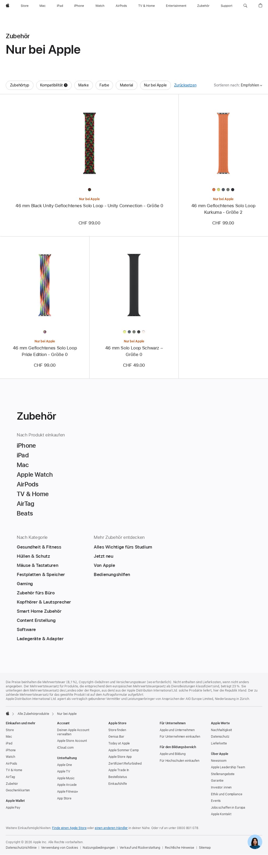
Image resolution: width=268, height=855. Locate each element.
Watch (10, 757)
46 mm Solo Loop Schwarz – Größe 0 (134, 351)
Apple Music (66, 778)
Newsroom (218, 761)
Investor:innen (221, 787)
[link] (255, 842)
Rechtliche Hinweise (179, 847)
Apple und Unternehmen (177, 730)
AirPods (11, 763)
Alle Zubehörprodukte (33, 714)
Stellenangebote (222, 774)
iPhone (11, 750)
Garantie (217, 780)
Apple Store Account (72, 741)
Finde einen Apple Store (69, 828)
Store (10, 730)
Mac (9, 736)
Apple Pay (13, 807)
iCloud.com (65, 747)
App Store (64, 798)
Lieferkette (219, 743)
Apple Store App (120, 757)
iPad (9, 743)
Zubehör (12, 784)
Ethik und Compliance (226, 794)
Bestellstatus (117, 777)
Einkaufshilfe (117, 784)
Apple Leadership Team (228, 767)
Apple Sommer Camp (123, 750)
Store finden (117, 730)
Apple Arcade (67, 785)
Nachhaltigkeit (221, 730)
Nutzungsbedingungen (99, 847)
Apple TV (63, 771)
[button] (245, 6)
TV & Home (14, 770)
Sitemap (205, 847)
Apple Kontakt (221, 814)
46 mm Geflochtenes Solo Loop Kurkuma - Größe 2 (223, 209)
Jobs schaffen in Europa (228, 807)
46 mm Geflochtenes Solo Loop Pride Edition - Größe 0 (45, 351)
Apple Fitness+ (67, 791)
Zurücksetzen (185, 85)
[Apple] (7, 713)
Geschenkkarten (18, 790)
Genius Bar (116, 736)
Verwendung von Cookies (59, 847)
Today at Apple (119, 743)
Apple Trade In (118, 770)
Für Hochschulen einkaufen (179, 761)
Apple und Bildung (173, 754)
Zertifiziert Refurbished (125, 763)
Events (216, 801)
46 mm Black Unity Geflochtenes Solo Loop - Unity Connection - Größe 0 (89, 205)
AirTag (10, 777)
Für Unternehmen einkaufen (180, 736)
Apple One (64, 765)
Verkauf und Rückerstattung (140, 847)
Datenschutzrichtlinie (21, 847)
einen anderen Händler (111, 828)
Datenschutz (220, 736)
